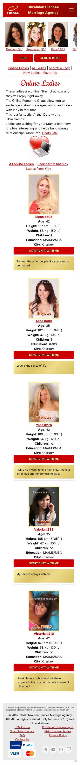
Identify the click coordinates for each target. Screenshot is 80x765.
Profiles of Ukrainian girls (57, 727)
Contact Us (22, 739)
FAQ (22, 735)
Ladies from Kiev (38, 168)
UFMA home (22, 727)
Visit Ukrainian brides (57, 731)
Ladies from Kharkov (53, 164)
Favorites (50, 73)
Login (23, 58)
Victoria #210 (44, 634)
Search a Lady (59, 68)
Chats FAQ (49, 133)
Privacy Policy (58, 735)
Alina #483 (44, 321)
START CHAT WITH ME (44, 250)
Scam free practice (22, 731)
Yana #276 (44, 425)
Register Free (50, 58)
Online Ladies (18, 68)
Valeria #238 (44, 529)
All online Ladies (21, 164)
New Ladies (31, 73)
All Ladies (39, 68)
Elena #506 (44, 217)
